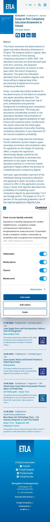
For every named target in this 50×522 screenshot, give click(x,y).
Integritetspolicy (24, 503)
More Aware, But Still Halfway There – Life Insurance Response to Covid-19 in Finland (21, 418)
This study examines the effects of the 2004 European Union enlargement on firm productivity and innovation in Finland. (20, 341)
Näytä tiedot (36, 289)
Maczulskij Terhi (11, 334)
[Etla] (10, 6)
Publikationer (32, 15)
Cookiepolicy (24, 506)
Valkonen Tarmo (11, 425)
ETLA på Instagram (26, 469)
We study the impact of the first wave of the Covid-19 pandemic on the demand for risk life (23, 430)
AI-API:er (24, 509)
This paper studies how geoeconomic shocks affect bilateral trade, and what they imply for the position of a (20, 371)
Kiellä (25, 312)
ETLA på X (26, 466)
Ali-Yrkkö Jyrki (10, 391)
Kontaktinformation (24, 497)
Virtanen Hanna (22, 29)
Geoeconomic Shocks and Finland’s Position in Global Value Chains (22, 361)
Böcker (43, 15)
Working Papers (35, 323)
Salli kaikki (25, 297)
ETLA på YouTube (26, 476)
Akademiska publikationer (14, 414)
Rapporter (32, 383)
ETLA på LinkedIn (26, 473)
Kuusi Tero (24, 391)
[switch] (43, 262)
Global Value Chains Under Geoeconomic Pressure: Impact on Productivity (24, 387)
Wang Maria (9, 365)
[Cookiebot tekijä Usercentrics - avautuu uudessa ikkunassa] (35, 208)
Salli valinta (25, 305)
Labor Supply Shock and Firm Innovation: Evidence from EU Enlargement (24, 329)
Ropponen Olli (22, 423)
